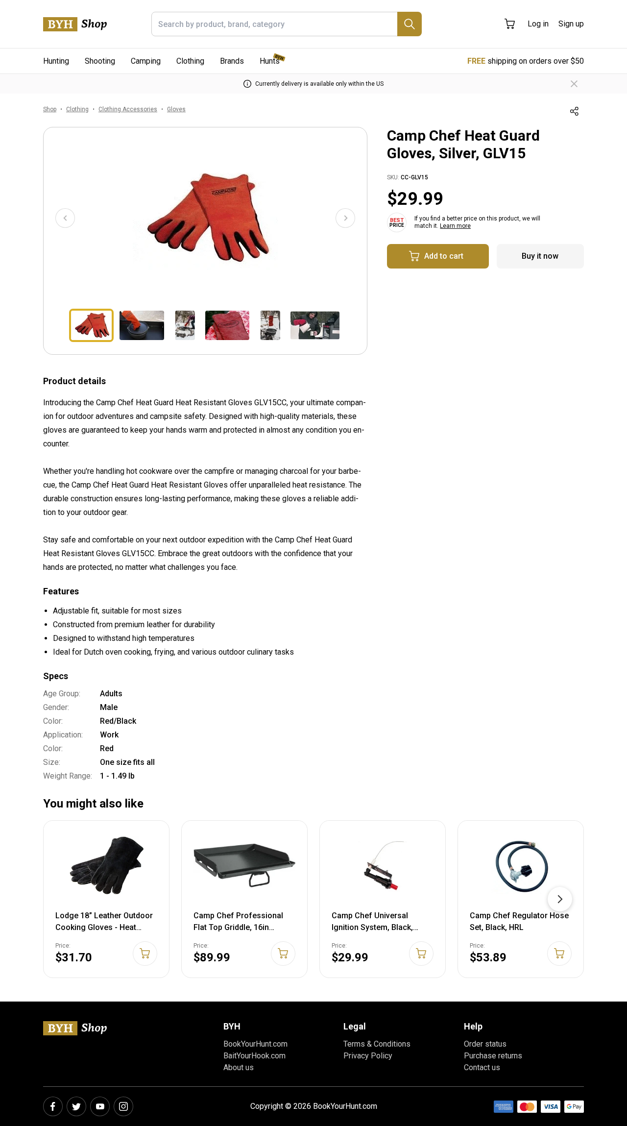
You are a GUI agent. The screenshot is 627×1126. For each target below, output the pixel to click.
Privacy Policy (367, 1055)
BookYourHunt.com (255, 1044)
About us (238, 1067)
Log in (538, 23)
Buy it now (540, 256)
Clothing (190, 61)
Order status (485, 1044)
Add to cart (443, 256)
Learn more (455, 225)
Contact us (482, 1067)
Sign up (571, 23)
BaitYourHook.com (254, 1055)
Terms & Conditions (376, 1044)
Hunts (270, 61)
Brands (232, 61)
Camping (146, 61)
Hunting (56, 61)
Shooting (100, 61)
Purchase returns (493, 1055)
